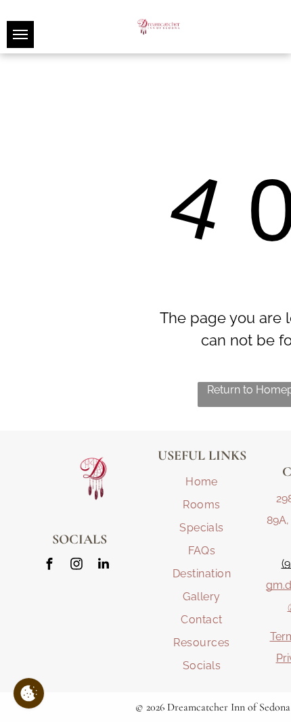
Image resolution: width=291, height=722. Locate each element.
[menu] (20, 34)
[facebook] (49, 565)
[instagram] (76, 565)
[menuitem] (201, 482)
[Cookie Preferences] (29, 693)
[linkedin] (103, 565)
